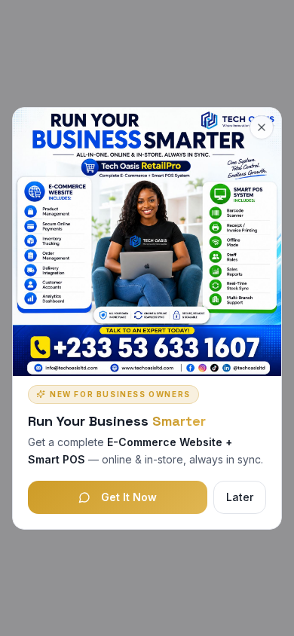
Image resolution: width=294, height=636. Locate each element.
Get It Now (129, 497)
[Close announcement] (262, 127)
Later (239, 497)
